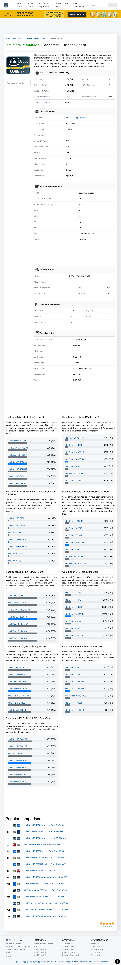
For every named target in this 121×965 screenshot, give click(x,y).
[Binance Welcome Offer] (8, 14)
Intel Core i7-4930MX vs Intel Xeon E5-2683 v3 (45, 838)
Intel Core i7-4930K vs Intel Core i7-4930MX (44, 857)
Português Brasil (85, 962)
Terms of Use (97, 955)
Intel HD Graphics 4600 (76, 118)
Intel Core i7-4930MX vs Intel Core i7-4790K (44, 825)
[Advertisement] (60, 26)
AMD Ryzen (67, 949)
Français (68, 962)
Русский (96, 962)
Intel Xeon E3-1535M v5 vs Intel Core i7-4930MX (46, 910)
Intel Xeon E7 (40, 955)
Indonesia (104, 962)
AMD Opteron (68, 944)
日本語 (23, 962)
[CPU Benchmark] (6, 5)
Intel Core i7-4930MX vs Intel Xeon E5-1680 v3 (45, 831)
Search (113, 5)
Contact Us (96, 946)
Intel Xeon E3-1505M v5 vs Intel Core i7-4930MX (46, 903)
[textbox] (18, 83)
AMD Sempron (68, 952)
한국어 (29, 962)
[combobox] (18, 83)
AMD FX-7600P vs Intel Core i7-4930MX (42, 844)
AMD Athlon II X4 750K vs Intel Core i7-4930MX (45, 890)
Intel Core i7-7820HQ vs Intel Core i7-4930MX (45, 864)
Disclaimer (95, 952)
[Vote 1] (101, 923)
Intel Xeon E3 (40, 949)
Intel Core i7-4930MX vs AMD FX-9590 (41, 870)
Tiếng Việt (45, 962)
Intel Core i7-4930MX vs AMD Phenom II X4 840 (45, 916)
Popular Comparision (71, 955)
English (16, 962)
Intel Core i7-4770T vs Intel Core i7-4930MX (44, 883)
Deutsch (53, 962)
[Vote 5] (112, 923)
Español (60, 962)
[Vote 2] (104, 923)
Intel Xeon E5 (40, 952)
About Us (95, 944)
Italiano (75, 962)
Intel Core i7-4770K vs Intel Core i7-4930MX (44, 851)
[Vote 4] (109, 923)
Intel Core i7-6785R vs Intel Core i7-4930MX (44, 896)
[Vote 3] (107, 923)
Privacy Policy (97, 949)
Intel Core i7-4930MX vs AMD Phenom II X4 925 (45, 877)
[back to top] (117, 961)
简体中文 (36, 962)
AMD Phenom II (69, 946)
